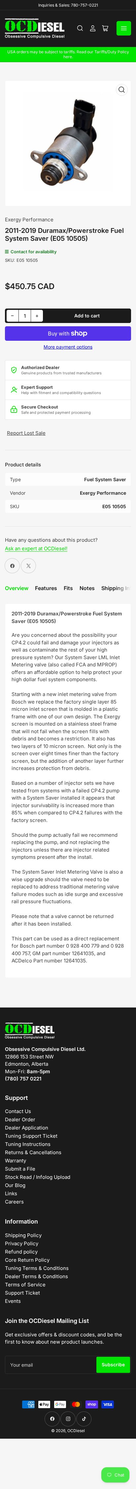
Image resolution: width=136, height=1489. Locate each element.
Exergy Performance (29, 219)
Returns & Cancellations (33, 1152)
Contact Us (18, 1111)
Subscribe (113, 1364)
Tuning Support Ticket (31, 1136)
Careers (14, 1202)
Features (46, 588)
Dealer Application (26, 1128)
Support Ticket (22, 1293)
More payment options (68, 347)
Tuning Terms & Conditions (37, 1268)
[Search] (80, 28)
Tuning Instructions (28, 1144)
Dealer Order (20, 1119)
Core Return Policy (27, 1260)
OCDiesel (76, 1430)
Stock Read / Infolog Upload (37, 1177)
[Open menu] (124, 28)
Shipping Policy (23, 1235)
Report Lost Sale (26, 433)
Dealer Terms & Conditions (36, 1276)
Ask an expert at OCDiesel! (36, 548)
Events (13, 1301)
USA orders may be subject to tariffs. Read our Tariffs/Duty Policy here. (68, 54)
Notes (87, 588)
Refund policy (21, 1252)
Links (11, 1193)
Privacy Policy (21, 1243)
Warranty (15, 1160)
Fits (68, 588)
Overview (16, 588)
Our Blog (15, 1185)
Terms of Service (25, 1284)
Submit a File (20, 1169)
